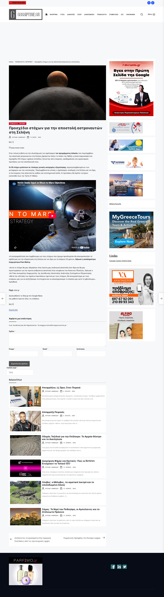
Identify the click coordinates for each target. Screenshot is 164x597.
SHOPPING (54, 14)
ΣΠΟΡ (79, 14)
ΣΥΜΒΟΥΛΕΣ (113, 14)
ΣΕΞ (122, 14)
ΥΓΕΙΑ (62, 14)
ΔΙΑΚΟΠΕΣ (71, 14)
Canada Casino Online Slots (120, 261)
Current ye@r (12, 368)
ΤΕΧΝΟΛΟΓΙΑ (102, 14)
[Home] (46, 14)
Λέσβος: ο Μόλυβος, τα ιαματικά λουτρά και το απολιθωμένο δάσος (68, 483)
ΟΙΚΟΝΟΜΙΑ (130, 14)
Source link (13, 310)
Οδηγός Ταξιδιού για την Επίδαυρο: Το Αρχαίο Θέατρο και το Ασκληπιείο (71, 438)
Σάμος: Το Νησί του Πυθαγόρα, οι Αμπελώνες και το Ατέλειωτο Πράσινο (71, 510)
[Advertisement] (82, 38)
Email (45, 349)
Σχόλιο (12, 331)
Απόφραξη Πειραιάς (53, 412)
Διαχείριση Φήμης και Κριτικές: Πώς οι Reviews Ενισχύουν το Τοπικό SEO (68, 462)
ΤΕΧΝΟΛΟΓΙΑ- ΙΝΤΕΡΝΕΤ (17, 123)
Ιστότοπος (81, 349)
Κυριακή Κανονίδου (18, 137)
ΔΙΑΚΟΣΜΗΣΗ (89, 14)
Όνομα (12, 349)
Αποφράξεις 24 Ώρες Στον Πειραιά (61, 387)
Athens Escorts (115, 204)
